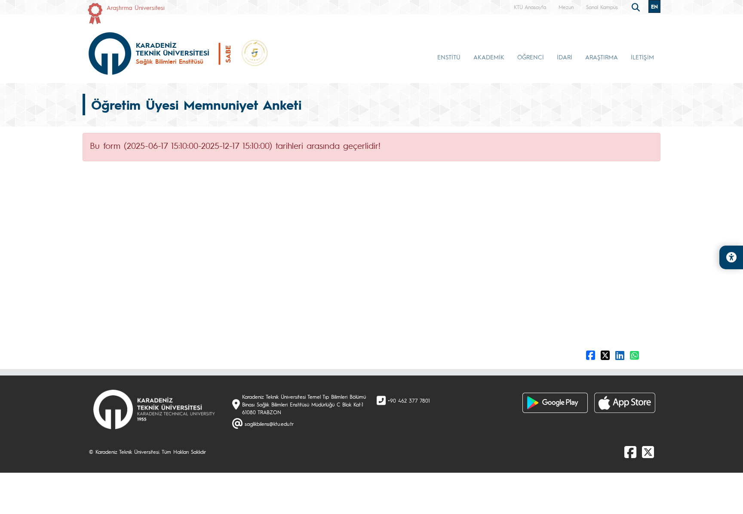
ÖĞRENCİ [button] (530, 57)
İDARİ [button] (564, 57)
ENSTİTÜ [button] (449, 57)
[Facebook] (630, 452)
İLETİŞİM (642, 57)
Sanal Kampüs (602, 6)
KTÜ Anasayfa (530, 6)
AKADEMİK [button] (488, 57)
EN (654, 6)
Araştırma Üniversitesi (136, 7)
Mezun (566, 6)
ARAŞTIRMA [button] (601, 57)
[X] (648, 452)
